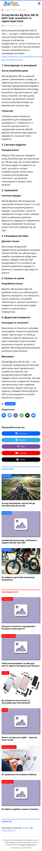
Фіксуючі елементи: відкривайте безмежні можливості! (19, 627)
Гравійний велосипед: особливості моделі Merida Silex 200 (19, 541)
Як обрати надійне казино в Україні (20, 809)
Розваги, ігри (7, 782)
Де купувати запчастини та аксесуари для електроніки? (16, 701)
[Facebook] (4, 415)
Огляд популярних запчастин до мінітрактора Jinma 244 (18, 504)
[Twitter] (27, 415)
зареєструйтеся (8, 830)
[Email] (33, 415)
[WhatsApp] (21, 415)
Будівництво (7, 599)
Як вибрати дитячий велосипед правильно (18, 578)
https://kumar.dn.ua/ (28, 845)
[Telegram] (10, 415)
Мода (5, 710)
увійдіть (25, 828)
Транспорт (10, 404)
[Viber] (15, 415)
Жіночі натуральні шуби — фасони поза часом (19, 738)
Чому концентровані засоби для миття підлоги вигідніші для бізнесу (20, 664)
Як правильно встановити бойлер (19, 774)
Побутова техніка (9, 747)
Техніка (5, 673)
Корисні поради (9, 636)
